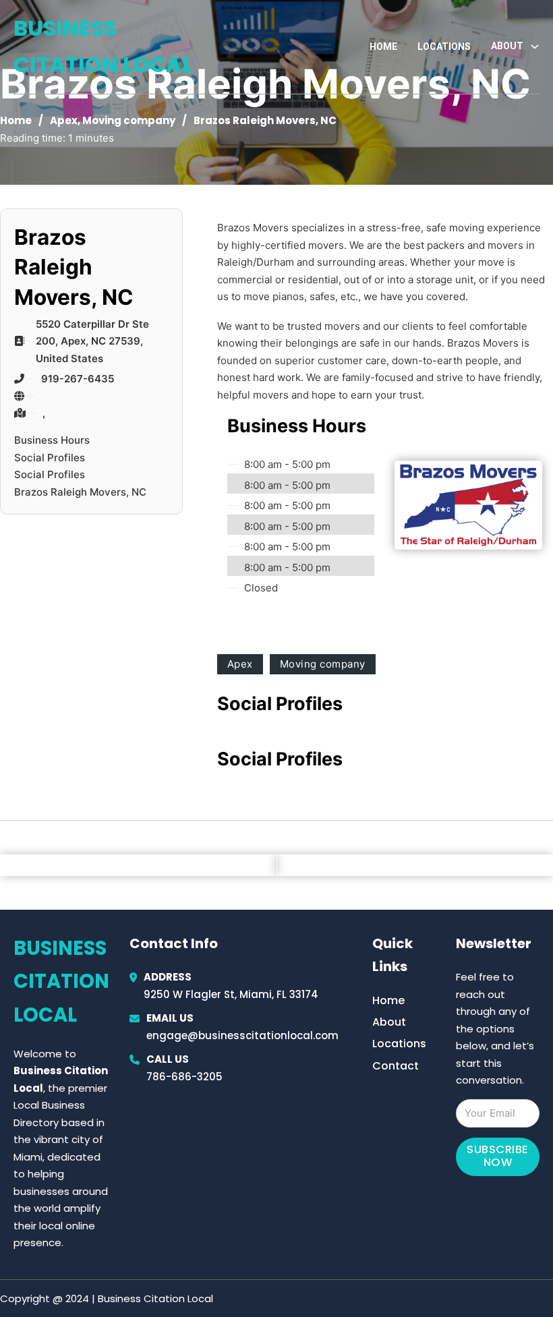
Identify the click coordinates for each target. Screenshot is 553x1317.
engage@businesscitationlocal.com (242, 1035)
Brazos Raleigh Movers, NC (80, 492)
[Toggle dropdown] (535, 46)
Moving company (128, 120)
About (389, 1022)
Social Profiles (49, 457)
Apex (64, 120)
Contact (395, 1066)
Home (383, 46)
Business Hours (52, 440)
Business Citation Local (102, 46)
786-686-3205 (184, 1077)
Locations (444, 46)
